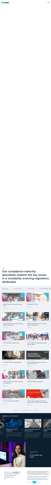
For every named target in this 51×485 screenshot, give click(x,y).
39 (30, 410)
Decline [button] (39, 482)
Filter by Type (5, 288)
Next (36, 410)
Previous (16, 410)
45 (33, 410)
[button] (0, 428)
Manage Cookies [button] (29, 482)
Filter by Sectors (18, 288)
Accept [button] (34, 482)
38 (28, 410)
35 (21, 410)
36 (24, 410)
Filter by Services (31, 288)
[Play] (13, 454)
